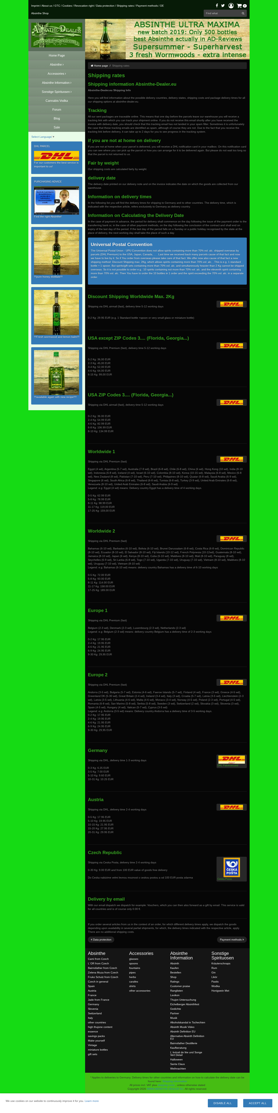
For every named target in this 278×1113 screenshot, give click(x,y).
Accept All (258, 1103)
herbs (132, 977)
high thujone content (100, 1026)
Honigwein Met (220, 990)
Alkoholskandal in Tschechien (187, 1022)
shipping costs (166, 1085)
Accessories (141, 953)
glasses (133, 958)
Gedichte (175, 1008)
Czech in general (98, 981)
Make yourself (96, 1040)
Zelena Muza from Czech (103, 972)
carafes (133, 981)
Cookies (67, 5)
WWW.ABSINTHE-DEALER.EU (165, 1088)
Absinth (174, 963)
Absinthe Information (181, 955)
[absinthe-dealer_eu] (56, 35)
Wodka (215, 986)
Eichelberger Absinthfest (184, 1004)
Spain (91, 986)
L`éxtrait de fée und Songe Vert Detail (186, 1053)
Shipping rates (125, 5)
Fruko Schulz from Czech (103, 977)
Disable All (223, 1103)
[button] (231, 5)
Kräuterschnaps (220, 963)
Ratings (174, 981)
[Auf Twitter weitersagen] (223, 5)
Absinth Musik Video (182, 1026)
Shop (173, 977)
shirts (132, 986)
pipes (132, 972)
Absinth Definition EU (182, 1031)
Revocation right (84, 5)
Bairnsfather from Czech (102, 967)
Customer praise (180, 986)
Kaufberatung (178, 1047)
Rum (214, 967)
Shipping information (174, 1081)
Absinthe (96, 953)
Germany (93, 1004)
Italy (90, 1017)
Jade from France (98, 999)
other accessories (139, 990)
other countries (97, 1022)
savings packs (96, 1036)
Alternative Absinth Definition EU (187, 1037)
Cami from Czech (98, 958)
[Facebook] (217, 5)
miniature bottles (98, 1049)
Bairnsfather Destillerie (183, 1043)
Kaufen (174, 967)
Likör (214, 977)
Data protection (105, 5)
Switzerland (95, 1013)
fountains (134, 967)
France (92, 995)
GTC (57, 5)
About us (47, 5)
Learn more (92, 1100)
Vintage (92, 1045)
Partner (174, 1013)
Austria (92, 990)
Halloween (176, 1059)
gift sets (92, 1054)
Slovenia (93, 1008)
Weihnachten (178, 1068)
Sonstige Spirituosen (222, 955)
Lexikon (174, 995)
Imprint (35, 5)
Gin (213, 972)
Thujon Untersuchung (183, 999)
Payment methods (147, 5)
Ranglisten (176, 990)
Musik (173, 1017)
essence (93, 1031)
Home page (100, 65)
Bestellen (175, 972)
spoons (133, 963)
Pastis (215, 981)
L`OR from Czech (98, 963)
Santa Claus (177, 1064)
